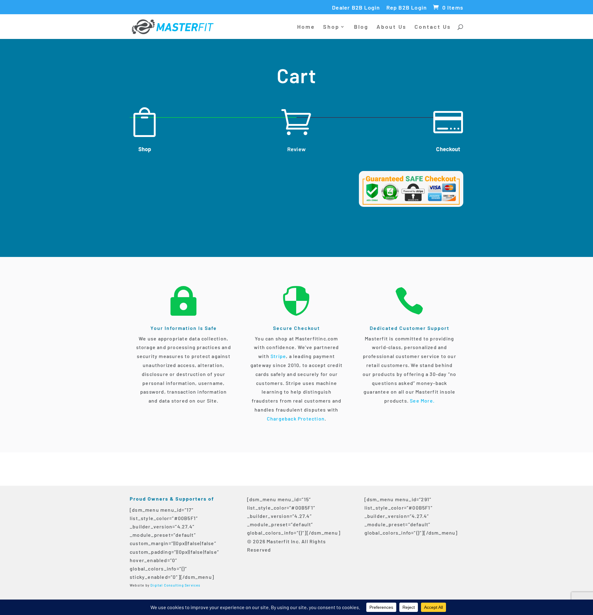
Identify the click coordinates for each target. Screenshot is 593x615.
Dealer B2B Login (356, 8)
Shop (331, 27)
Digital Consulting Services (175, 585)
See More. (422, 401)
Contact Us (432, 27)
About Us (391, 27)
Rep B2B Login (406, 8)
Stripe (277, 356)
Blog (361, 27)
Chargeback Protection (296, 418)
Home (306, 27)
